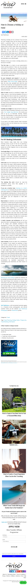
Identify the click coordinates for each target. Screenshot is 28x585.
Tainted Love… (14, 445)
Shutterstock (15, 310)
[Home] (8, 4)
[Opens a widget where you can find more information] (23, 582)
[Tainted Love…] (14, 432)
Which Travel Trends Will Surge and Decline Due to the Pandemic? (14, 506)
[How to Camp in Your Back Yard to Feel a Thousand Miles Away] (14, 400)
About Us (5, 574)
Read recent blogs (12, 81)
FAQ (22, 576)
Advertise (18, 576)
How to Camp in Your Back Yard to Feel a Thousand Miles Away (14, 414)
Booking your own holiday (7, 277)
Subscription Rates (12, 574)
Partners (8, 576)
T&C (6, 362)
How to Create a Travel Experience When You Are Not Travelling (14, 475)
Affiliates (13, 576)
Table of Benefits (3, 362)
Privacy (3, 576)
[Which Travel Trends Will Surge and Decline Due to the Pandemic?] (14, 492)
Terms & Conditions (21, 574)
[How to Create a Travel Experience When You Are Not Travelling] (14, 461)
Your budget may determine (11, 112)
